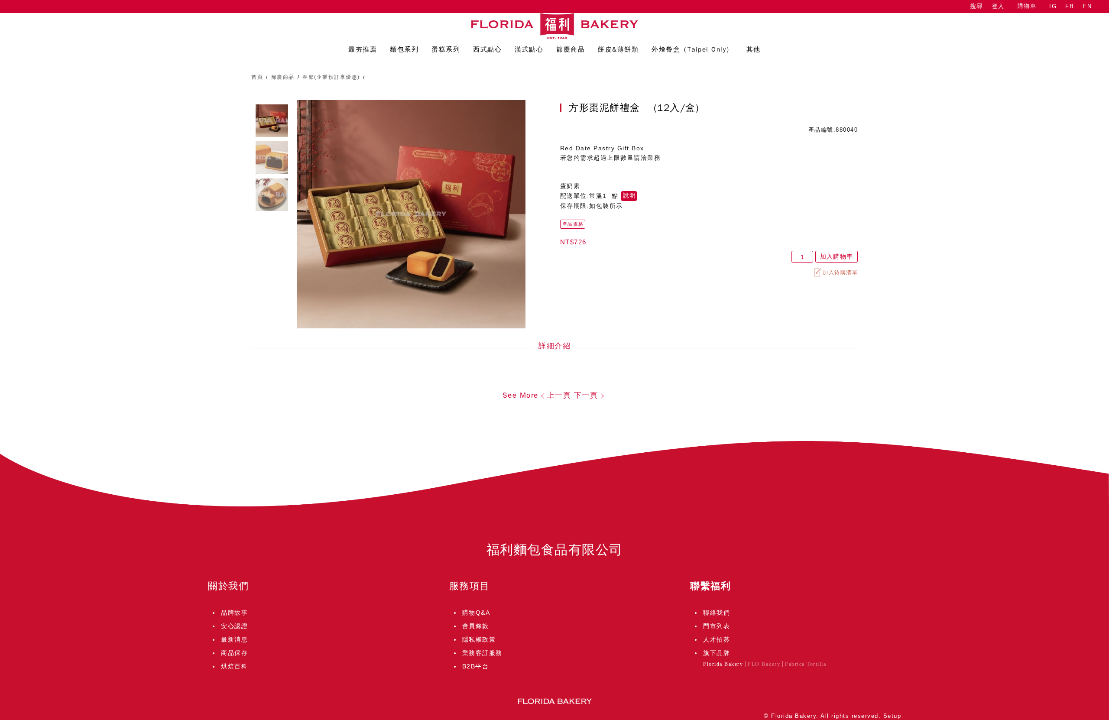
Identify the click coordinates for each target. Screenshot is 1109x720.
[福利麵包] (554, 26)
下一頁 (586, 395)
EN (1087, 6)
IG (1053, 6)
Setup (892, 716)
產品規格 (573, 224)
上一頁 (559, 395)
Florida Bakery (723, 664)
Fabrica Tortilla (805, 664)
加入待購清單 (840, 272)
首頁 (257, 77)
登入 (998, 6)
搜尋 (976, 6)
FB (1069, 6)
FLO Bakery (764, 664)
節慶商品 (283, 77)
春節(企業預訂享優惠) (331, 77)
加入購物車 (836, 256)
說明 (629, 195)
